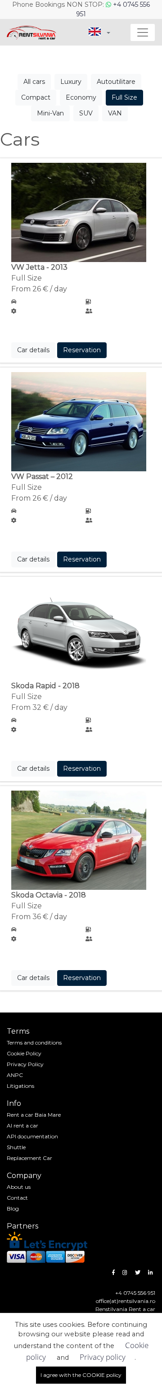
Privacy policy (103, 1357)
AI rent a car (22, 1125)
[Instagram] (125, 1272)
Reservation (82, 350)
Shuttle (16, 1147)
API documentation (32, 1136)
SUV (86, 113)
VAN (115, 113)
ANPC (15, 1075)
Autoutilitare (116, 82)
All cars (34, 82)
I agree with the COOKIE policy (81, 1375)
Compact (35, 97)
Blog (13, 1208)
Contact (17, 1197)
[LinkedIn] (150, 1272)
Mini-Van (50, 113)
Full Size (124, 97)
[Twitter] (138, 1272)
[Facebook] (113, 1272)
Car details (33, 350)
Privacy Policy (25, 1064)
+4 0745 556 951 (135, 1292)
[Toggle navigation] (142, 32)
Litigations (20, 1085)
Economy (81, 97)
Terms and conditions (34, 1042)
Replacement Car (29, 1158)
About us (19, 1186)
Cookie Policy (24, 1053)
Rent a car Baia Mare (34, 1114)
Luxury (70, 82)
